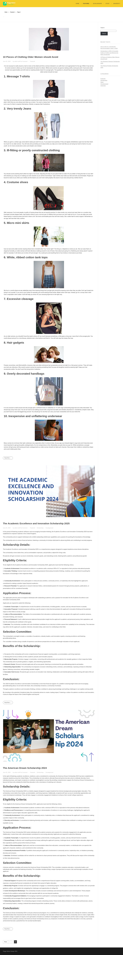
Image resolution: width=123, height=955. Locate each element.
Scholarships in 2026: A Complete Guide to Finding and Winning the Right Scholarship (109, 52)
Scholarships (40, 528)
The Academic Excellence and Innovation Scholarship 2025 (36, 523)
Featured (12, 12)
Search (102, 27)
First (5, 941)
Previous (9, 941)
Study (102, 82)
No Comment (23, 61)
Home (6, 12)
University (103, 85)
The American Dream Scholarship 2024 (25, 768)
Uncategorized (49, 528)
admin (16, 61)
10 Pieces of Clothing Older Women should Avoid (30, 57)
